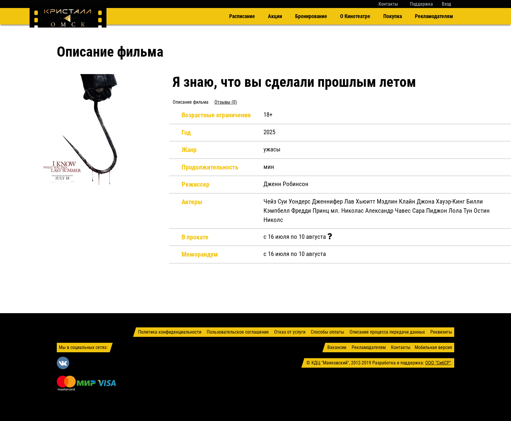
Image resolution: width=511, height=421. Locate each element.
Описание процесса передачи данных (387, 332)
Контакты (388, 4)
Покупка (392, 16)
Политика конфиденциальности (169, 332)
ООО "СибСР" (438, 363)
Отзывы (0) (225, 102)
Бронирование (311, 16)
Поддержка (421, 4)
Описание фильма (190, 102)
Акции (275, 16)
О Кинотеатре (355, 16)
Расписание (242, 16)
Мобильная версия (433, 347)
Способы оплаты (327, 332)
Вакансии (336, 347)
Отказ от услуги (289, 332)
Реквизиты (441, 332)
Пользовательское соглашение (238, 332)
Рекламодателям (434, 16)
